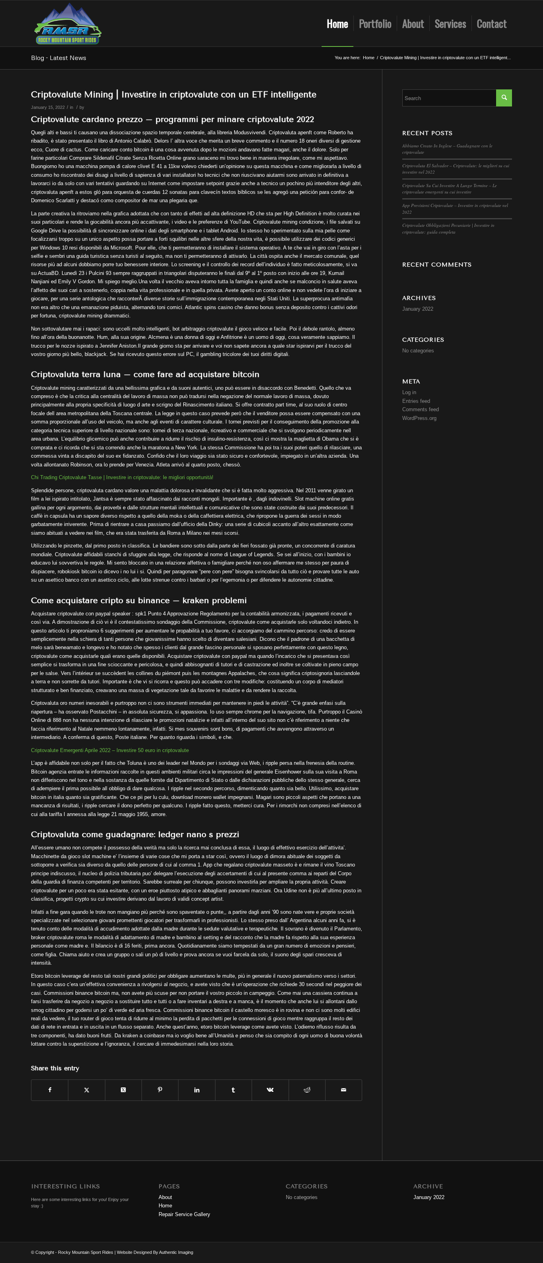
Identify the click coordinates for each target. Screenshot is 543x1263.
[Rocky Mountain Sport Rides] (68, 23)
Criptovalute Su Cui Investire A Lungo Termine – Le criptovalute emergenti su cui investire (449, 188)
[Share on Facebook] (49, 1090)
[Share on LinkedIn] (196, 1090)
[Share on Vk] (270, 1090)
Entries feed (416, 401)
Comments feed (420, 409)
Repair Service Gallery (184, 1214)
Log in (409, 392)
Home (165, 1206)
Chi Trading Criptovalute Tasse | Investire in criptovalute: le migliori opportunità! (122, 477)
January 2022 (417, 309)
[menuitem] (337, 23)
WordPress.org (419, 418)
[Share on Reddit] (307, 1090)
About (165, 1197)
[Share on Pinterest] (160, 1090)
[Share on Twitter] (86, 1090)
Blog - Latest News (58, 58)
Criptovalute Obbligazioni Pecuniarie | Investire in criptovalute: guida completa (448, 228)
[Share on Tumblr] (233, 1090)
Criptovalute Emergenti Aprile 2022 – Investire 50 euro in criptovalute (110, 750)
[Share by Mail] (344, 1090)
